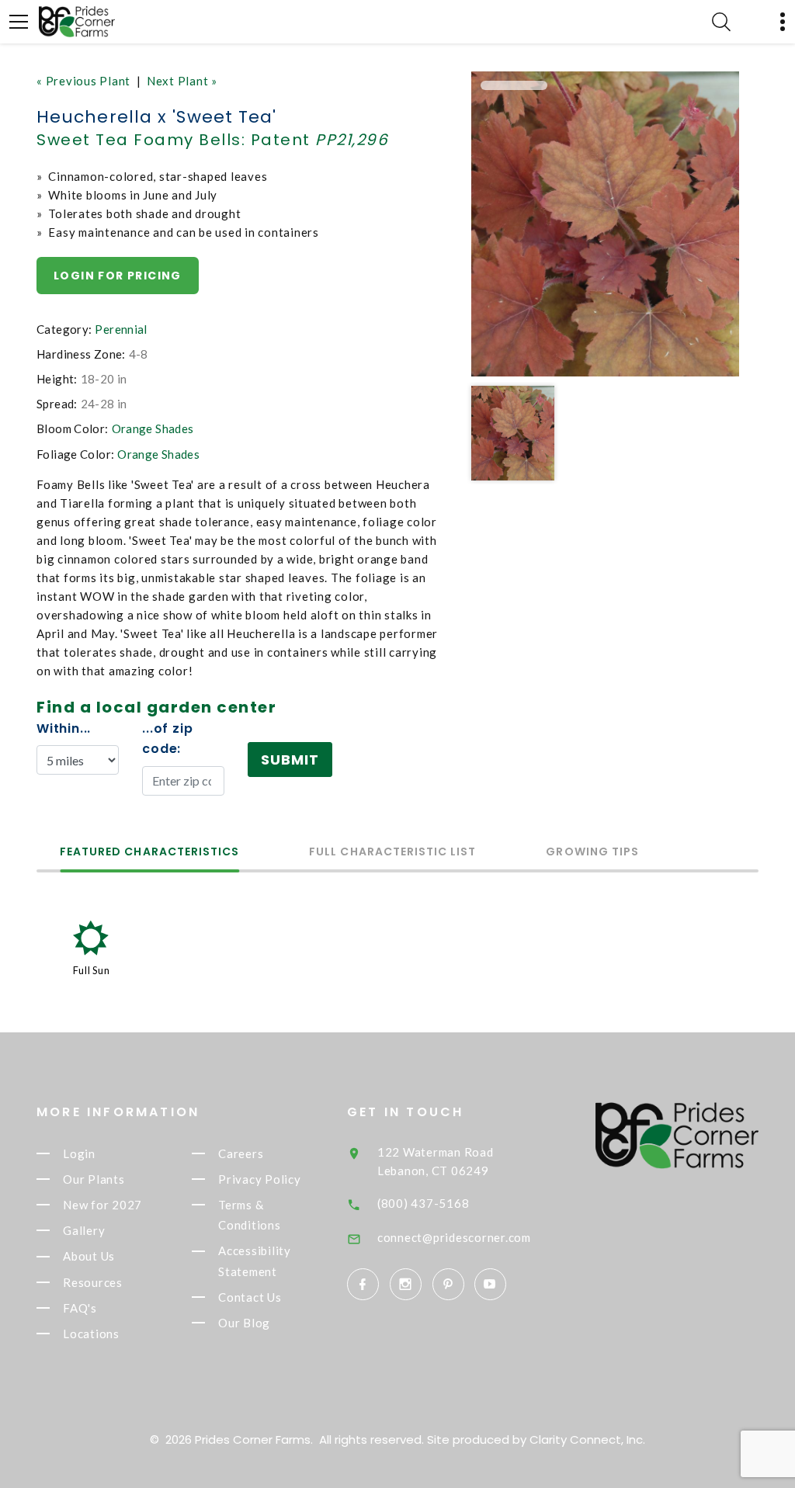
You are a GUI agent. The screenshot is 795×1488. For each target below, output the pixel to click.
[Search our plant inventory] (721, 21)
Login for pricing (118, 275)
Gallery (84, 1230)
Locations (91, 1334)
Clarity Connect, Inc (586, 1439)
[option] (605, 223)
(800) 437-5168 (423, 1203)
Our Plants (94, 1179)
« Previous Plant (83, 81)
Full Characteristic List (392, 852)
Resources (93, 1282)
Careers (240, 1153)
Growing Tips (592, 852)
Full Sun (91, 970)
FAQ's (80, 1308)
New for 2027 (102, 1205)
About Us (89, 1257)
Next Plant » (182, 81)
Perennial (121, 329)
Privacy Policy (259, 1179)
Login (79, 1153)
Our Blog (244, 1323)
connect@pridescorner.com (454, 1237)
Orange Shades (153, 428)
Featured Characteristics (149, 852)
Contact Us (250, 1297)
